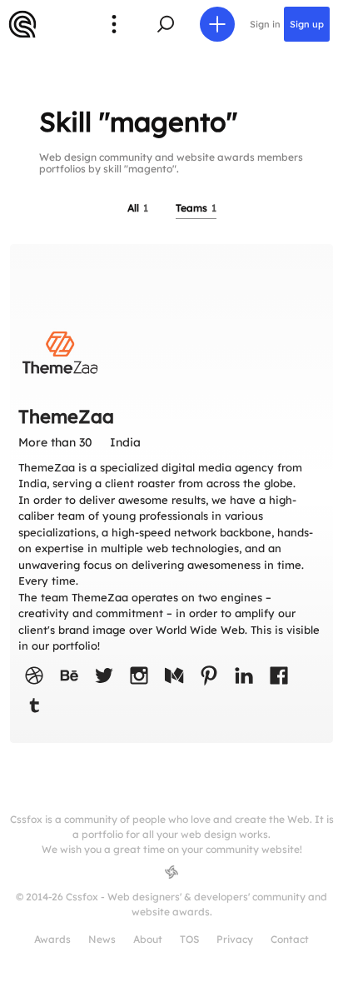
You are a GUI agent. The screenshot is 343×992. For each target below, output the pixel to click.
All (137, 208)
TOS (189, 939)
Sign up (307, 24)
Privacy (234, 939)
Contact (290, 939)
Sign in (265, 24)
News (102, 939)
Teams (196, 208)
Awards (52, 939)
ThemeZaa (66, 416)
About (147, 939)
